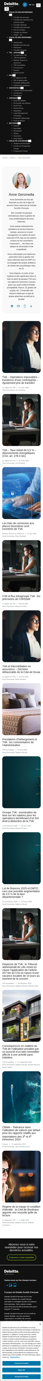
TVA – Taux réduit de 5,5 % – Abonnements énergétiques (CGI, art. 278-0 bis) (19, 453)
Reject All (21, 1370)
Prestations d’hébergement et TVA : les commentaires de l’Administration (19, 742)
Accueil (4, 158)
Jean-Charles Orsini (22, 1146)
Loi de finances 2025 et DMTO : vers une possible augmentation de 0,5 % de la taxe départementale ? (21, 893)
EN (33, 4)
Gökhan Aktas (33, 986)
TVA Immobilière (8, 750)
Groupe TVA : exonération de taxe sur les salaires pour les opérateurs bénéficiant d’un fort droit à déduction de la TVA (20, 817)
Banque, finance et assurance (13, 533)
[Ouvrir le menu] (38, 5)
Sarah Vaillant (7, 1067)
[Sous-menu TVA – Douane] (22, 52)
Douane (5, 1144)
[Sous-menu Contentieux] (22, 88)
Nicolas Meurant (34, 1064)
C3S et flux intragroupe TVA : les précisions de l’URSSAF (21, 598)
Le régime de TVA (8, 387)
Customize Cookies (21, 1363)
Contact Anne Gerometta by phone (25, 306)
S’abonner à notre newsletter (21, 1257)
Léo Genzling (20, 390)
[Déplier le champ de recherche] (25, 4)
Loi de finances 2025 (9, 826)
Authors (12, 158)
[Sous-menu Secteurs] (19, 123)
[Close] (40, 1324)
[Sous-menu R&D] (14, 75)
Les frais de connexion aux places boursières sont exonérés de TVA (18, 526)
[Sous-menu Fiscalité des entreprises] (10, 15)
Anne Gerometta (8, 390)
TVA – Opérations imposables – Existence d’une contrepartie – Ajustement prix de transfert (20, 380)
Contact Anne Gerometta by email (18, 306)
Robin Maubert (20, 536)
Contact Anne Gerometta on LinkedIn (12, 306)
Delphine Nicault (21, 752)
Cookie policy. (15, 1357)
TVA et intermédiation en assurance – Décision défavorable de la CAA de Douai (21, 669)
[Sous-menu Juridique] (19, 98)
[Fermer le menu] (6, 9)
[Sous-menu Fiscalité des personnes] (10, 40)
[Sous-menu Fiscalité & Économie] (29, 141)
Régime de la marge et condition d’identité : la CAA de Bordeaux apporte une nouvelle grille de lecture (21, 1211)
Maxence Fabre (21, 606)
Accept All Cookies (21, 1377)
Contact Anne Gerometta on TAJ (31, 306)
